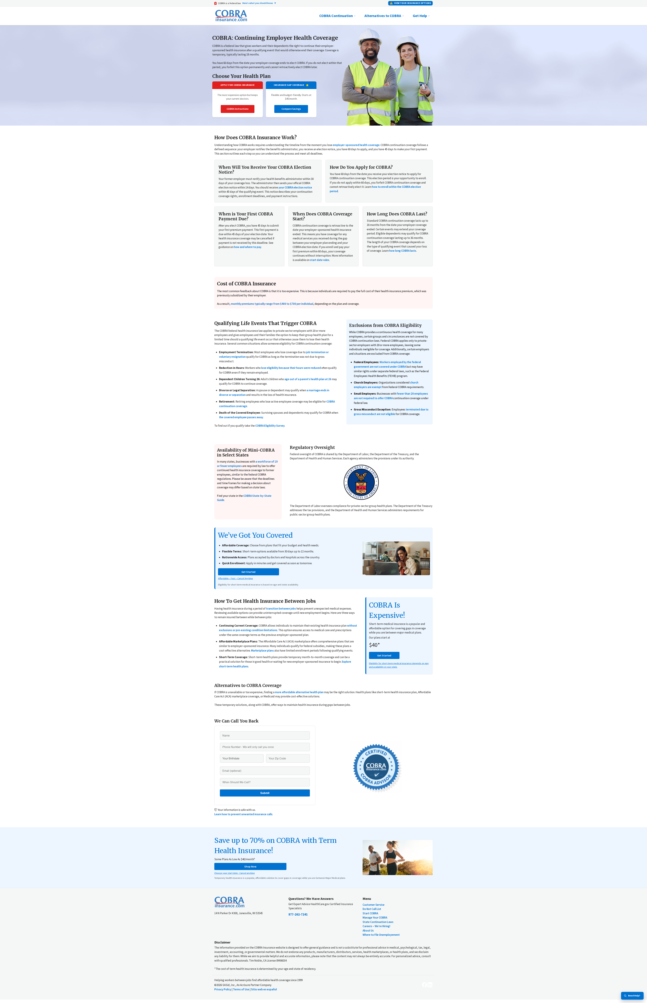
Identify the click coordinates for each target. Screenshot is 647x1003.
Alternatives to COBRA (382, 15)
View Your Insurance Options (410, 3)
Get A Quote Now (326, 525)
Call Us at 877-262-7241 (329, 491)
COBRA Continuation (336, 15)
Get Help (420, 15)
